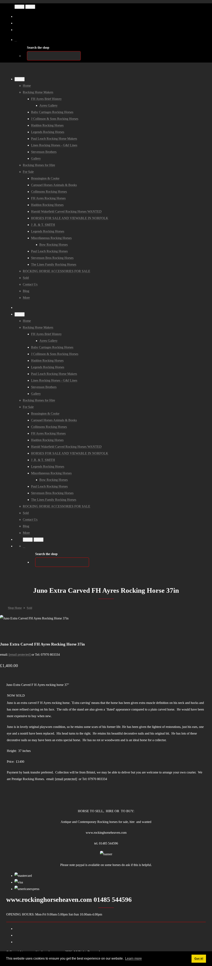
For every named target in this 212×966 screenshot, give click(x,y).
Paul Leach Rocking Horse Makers (54, 138)
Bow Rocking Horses (53, 244)
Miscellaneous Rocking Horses (51, 238)
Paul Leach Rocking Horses (49, 251)
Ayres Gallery (48, 105)
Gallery (36, 158)
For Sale (28, 171)
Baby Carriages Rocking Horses (52, 112)
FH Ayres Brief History (46, 99)
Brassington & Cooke (45, 178)
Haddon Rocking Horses (47, 125)
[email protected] (20, 654)
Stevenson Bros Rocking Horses (52, 258)
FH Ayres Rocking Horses (48, 198)
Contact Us (30, 284)
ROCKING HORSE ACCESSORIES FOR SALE (56, 271)
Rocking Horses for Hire (39, 165)
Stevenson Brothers (44, 152)
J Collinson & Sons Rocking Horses (54, 118)
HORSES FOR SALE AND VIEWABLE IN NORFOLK (69, 218)
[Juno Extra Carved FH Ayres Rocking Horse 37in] (6, 631)
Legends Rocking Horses (47, 132)
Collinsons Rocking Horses (49, 191)
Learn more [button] (133, 958)
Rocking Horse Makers (38, 92)
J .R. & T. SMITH (43, 224)
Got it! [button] (198, 958)
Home (27, 85)
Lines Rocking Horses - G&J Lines (54, 145)
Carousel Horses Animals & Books (54, 185)
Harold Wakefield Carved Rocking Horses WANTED (66, 211)
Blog (26, 291)
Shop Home (15, 607)
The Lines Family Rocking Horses (53, 264)
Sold (26, 277)
